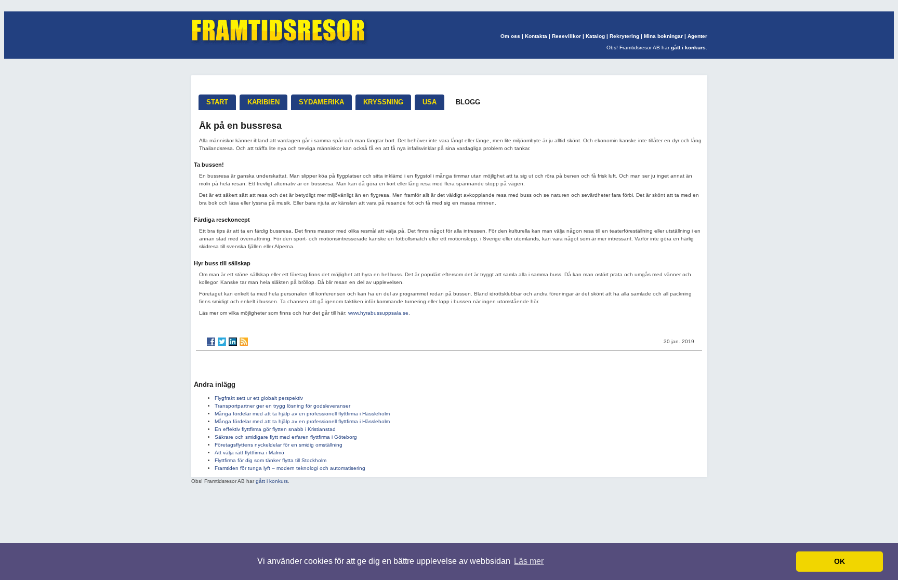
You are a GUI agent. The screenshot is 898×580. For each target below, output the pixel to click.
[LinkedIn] (233, 342)
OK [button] (839, 561)
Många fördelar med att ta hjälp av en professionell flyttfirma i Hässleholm (302, 413)
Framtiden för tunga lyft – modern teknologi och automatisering (290, 468)
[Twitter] (222, 342)
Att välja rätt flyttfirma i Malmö (249, 452)
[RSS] (244, 342)
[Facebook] (211, 342)
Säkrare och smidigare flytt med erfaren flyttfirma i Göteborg (286, 437)
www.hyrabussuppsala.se (378, 313)
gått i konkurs (688, 47)
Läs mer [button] (529, 561)
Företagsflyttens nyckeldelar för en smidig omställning (278, 445)
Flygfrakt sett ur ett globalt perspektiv (259, 398)
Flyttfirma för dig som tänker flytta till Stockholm (270, 460)
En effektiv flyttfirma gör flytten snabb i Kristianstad (275, 429)
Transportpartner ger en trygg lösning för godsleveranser (282, 406)
